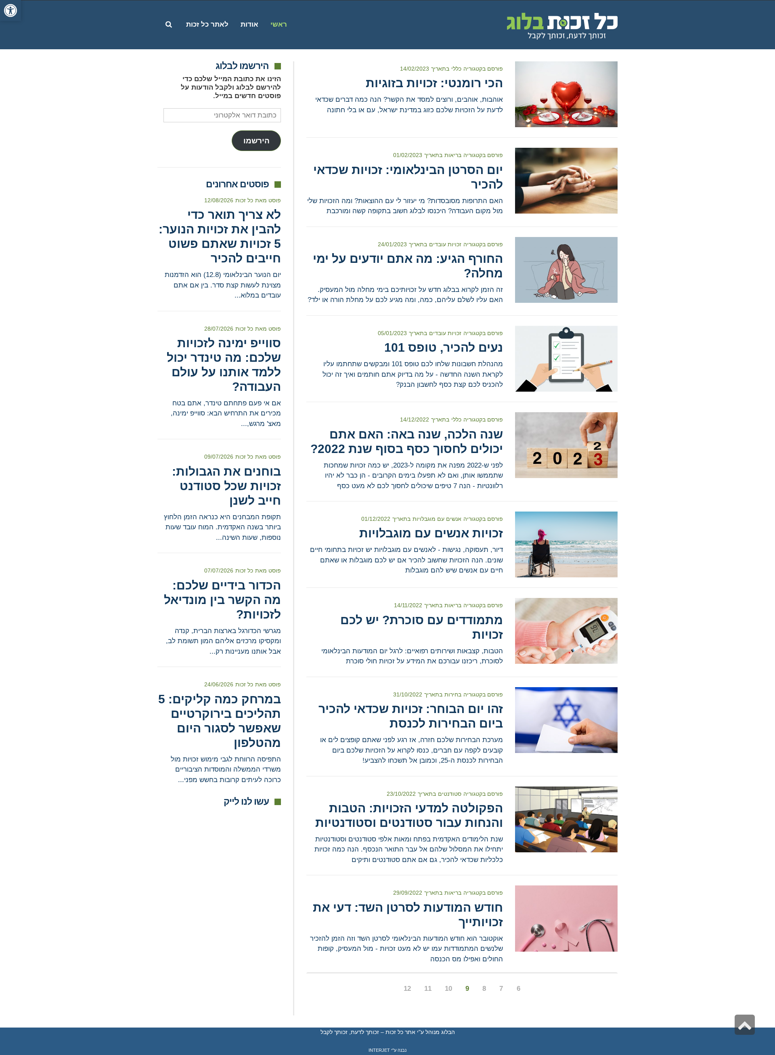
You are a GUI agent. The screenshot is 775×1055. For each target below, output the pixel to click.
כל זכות (244, 200)
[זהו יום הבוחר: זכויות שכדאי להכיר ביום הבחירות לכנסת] (566, 720)
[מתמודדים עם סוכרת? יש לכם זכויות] (566, 631)
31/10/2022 (407, 694)
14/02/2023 (414, 68)
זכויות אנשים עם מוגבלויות (431, 533)
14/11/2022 (408, 605)
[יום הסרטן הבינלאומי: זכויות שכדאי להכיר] (566, 181)
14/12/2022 (414, 419)
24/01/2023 (392, 244)
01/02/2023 (407, 155)
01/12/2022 (375, 519)
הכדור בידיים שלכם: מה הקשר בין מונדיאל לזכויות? (222, 600)
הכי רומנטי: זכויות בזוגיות (434, 83)
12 (407, 988)
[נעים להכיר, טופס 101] (566, 359)
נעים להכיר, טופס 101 (443, 347)
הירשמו (256, 140)
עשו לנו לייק (246, 801)
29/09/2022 (407, 892)
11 (427, 988)
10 (448, 988)
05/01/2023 (392, 333)
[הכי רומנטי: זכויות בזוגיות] (566, 94)
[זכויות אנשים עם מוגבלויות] (566, 544)
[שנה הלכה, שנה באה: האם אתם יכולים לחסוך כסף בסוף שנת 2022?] (566, 445)
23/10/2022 (401, 794)
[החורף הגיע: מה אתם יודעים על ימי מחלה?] (566, 270)
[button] (10, 10)
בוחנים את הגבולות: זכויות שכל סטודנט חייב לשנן (226, 486)
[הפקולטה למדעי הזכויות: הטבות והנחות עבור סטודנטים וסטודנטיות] (566, 819)
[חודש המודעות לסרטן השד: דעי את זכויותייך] (566, 918)
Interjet (379, 1050)
